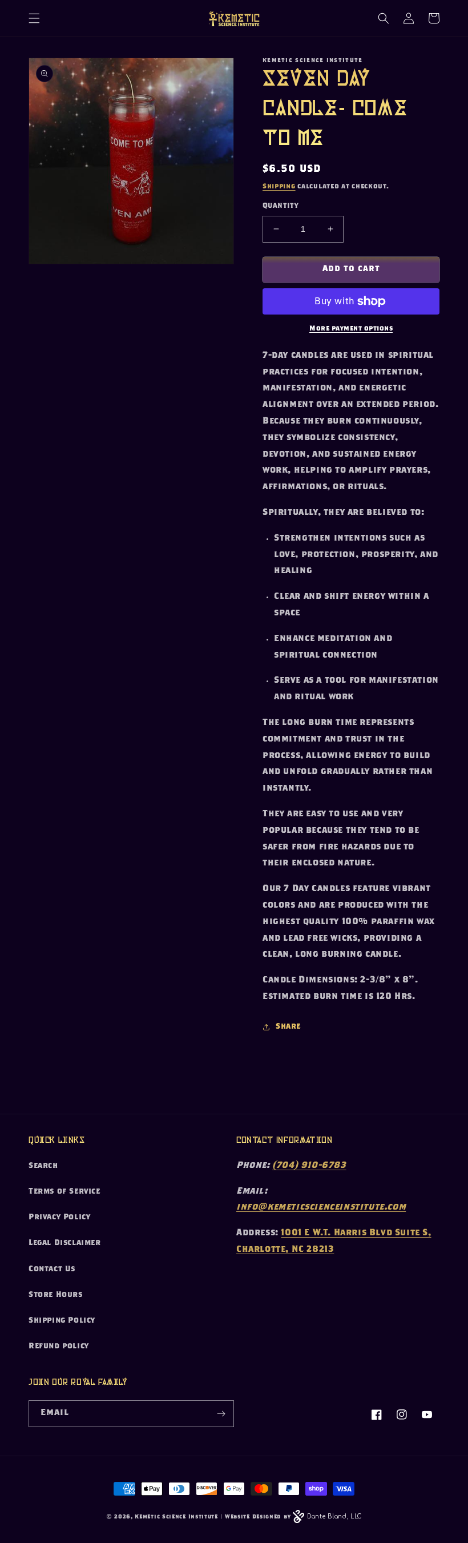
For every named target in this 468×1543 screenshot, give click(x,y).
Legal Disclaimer (65, 1243)
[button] (34, 18)
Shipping (279, 187)
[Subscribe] (220, 1413)
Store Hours (56, 1295)
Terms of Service (64, 1192)
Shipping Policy (62, 1321)
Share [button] (288, 1027)
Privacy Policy (59, 1217)
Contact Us (52, 1269)
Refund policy (59, 1346)
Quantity (280, 206)
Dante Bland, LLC (334, 1516)
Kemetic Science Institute (176, 1517)
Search (43, 1166)
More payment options (351, 329)
